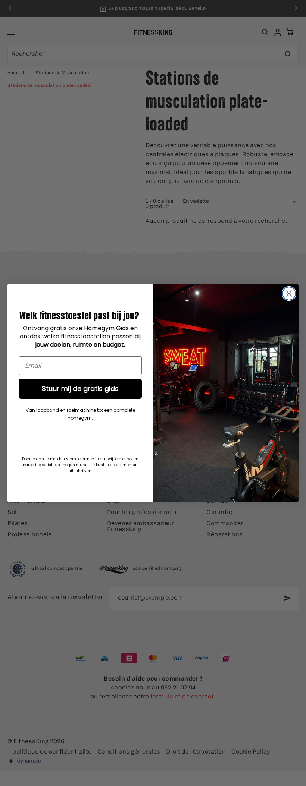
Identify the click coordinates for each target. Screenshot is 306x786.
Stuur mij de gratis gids (80, 388)
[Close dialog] (289, 293)
